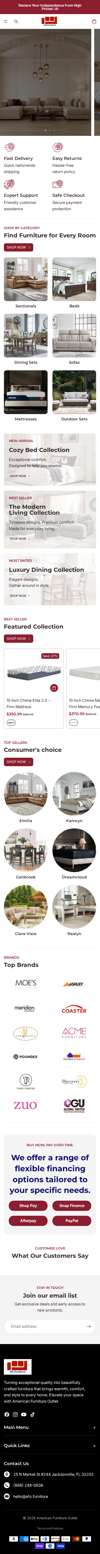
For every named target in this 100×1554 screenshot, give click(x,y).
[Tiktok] (32, 1414)
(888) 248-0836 (28, 1485)
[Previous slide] (7, 82)
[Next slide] (92, 82)
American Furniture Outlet (57, 1518)
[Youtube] (24, 1414)
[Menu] (5, 21)
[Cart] (94, 21)
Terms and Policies (50, 1528)
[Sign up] (89, 1326)
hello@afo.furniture (30, 1496)
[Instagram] (15, 1414)
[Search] (16, 21)
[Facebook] (7, 1414)
